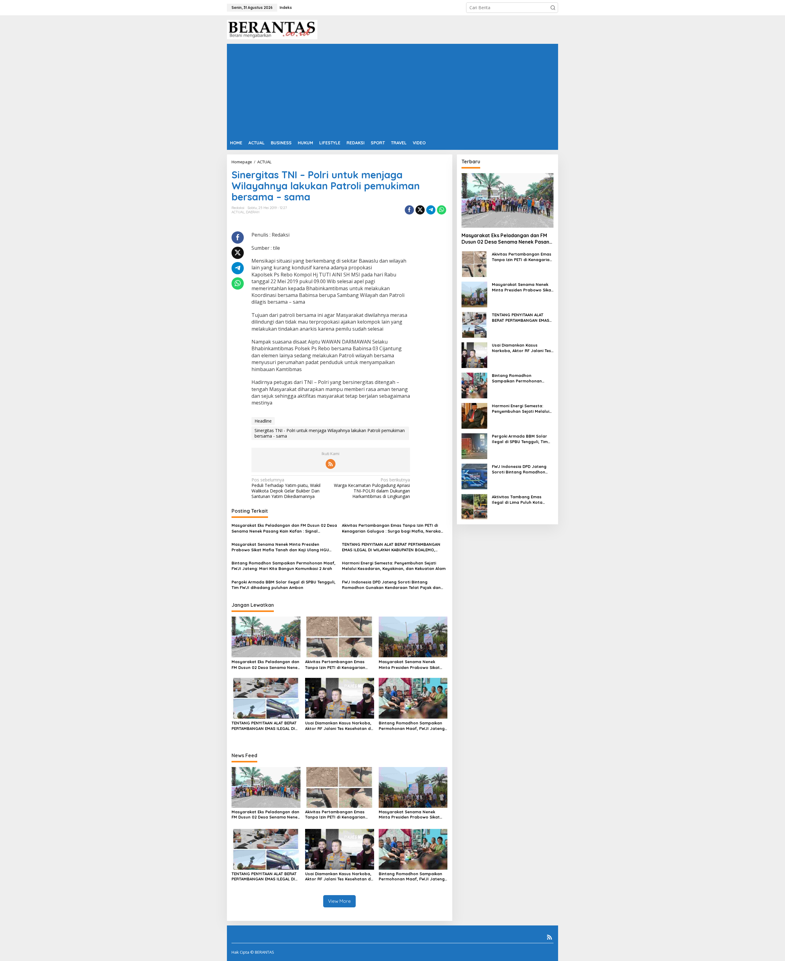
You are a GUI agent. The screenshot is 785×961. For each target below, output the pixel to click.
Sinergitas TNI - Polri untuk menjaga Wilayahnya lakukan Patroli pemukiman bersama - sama (330, 433)
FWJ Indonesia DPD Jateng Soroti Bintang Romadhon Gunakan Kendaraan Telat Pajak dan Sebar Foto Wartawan (391, 584)
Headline (263, 421)
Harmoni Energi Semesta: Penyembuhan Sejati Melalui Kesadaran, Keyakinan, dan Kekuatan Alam (394, 565)
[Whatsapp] (441, 210)
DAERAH (252, 212)
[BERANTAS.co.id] (272, 29)
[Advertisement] (392, 90)
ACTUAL (238, 212)
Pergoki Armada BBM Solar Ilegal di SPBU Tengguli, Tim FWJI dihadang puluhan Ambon (283, 584)
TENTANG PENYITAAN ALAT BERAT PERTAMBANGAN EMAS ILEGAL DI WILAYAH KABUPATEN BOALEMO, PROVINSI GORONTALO (391, 547)
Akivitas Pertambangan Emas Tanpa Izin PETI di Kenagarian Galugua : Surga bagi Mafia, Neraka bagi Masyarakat (391, 528)
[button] (553, 7)
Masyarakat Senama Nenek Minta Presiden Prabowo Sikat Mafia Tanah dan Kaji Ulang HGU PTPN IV (280, 547)
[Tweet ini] (420, 210)
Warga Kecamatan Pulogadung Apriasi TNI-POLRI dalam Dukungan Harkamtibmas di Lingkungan (372, 488)
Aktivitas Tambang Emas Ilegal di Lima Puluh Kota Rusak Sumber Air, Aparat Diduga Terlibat (518, 499)
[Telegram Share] (430, 210)
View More (339, 901)
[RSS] (330, 464)
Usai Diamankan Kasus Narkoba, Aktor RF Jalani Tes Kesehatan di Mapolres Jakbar (338, 725)
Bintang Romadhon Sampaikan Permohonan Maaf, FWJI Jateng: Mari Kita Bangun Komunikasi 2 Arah (283, 565)
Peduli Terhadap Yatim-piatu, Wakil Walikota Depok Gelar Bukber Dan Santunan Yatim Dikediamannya (285, 488)
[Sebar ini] (409, 210)
